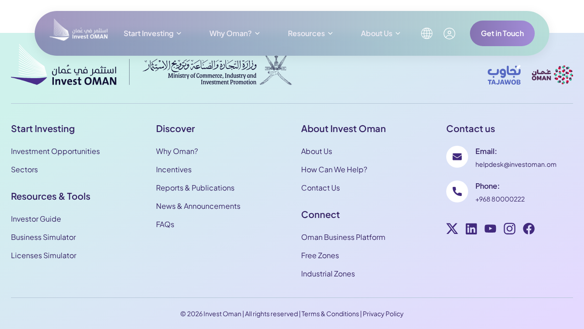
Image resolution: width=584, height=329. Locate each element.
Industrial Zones (328, 273)
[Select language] (426, 33)
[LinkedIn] (471, 230)
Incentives (174, 169)
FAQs (165, 224)
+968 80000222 (500, 199)
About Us (376, 33)
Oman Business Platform (343, 237)
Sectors (24, 169)
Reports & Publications (195, 187)
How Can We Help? (334, 169)
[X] (452, 230)
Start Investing (148, 33)
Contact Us (320, 187)
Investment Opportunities (55, 151)
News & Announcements (198, 206)
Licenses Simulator (43, 255)
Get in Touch (502, 33)
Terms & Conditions (330, 313)
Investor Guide (36, 218)
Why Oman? (230, 33)
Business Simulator (43, 237)
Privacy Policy (383, 313)
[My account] (449, 33)
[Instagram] (510, 230)
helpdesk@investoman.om (516, 164)
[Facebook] (529, 230)
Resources (306, 33)
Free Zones (320, 255)
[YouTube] (490, 230)
